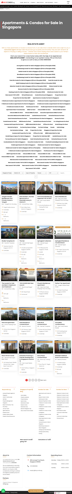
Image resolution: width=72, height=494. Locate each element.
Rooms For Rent (59, 118)
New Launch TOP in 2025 (13, 165)
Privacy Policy (14, 492)
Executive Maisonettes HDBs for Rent (19, 115)
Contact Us (39, 6)
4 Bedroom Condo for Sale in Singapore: (54, 148)
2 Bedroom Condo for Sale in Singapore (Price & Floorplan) (23, 148)
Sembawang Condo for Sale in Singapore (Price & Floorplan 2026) (36, 68)
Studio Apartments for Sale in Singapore (23, 145)
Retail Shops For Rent (61, 124)
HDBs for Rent (31, 109)
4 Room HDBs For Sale (59, 153)
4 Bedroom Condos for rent (63, 399)
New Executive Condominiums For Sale (21, 159)
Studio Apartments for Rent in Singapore (53, 106)
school (44, 168)
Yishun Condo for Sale (55, 86)
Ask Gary (5, 399)
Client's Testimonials (7, 397)
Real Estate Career (25, 403)
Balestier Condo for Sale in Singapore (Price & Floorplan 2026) (28, 86)
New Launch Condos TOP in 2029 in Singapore (35, 165)
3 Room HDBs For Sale (44, 153)
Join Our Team (6, 408)
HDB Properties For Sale (14, 153)
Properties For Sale (36, 130)
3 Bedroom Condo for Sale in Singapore (49, 145)
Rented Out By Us (13, 127)
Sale (26, 130)
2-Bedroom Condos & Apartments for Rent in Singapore (18, 101)
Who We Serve (49, 2)
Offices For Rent (48, 124)
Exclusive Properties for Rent (63, 401)
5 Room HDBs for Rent (31, 112)
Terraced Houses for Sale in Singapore (16, 139)
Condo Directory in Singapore (44, 95)
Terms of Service (5, 492)
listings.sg (5, 484)
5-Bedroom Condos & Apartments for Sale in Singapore (25, 151)
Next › (42, 380)
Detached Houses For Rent (56, 115)
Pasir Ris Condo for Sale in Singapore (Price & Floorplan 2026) (28, 80)
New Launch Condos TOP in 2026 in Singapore (50, 162)
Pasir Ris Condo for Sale (55, 80)
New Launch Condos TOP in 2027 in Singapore (21, 162)
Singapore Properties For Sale (53, 130)
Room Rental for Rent (61, 410)
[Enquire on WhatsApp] (3, 491)
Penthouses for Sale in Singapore (53, 151)
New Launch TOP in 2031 (12, 95)
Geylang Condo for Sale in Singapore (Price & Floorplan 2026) (27, 92)
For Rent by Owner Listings (28, 127)
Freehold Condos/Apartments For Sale (57, 142)
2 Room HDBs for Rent (44, 109)
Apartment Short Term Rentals (15, 109)
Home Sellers (23, 395)
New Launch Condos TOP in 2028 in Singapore (48, 159)
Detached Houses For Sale (59, 139)
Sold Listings (60, 127)
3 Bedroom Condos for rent (63, 397)
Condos (33, 2)
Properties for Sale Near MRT (41, 136)
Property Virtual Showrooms (9, 416)
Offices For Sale (38, 133)
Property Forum (6, 412)
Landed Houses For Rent (39, 115)
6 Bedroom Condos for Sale (55, 92)
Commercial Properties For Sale (21, 133)
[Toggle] (14, 389)
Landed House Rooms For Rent (42, 121)
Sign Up (68, 2)
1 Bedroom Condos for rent (62, 393)
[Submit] (36, 177)
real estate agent (10, 50)
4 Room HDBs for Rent (16, 112)
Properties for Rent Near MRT (22, 98)
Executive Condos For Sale (35, 142)
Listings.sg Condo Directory (45, 429)
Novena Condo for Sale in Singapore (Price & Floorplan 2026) (36, 89)
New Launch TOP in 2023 (33, 168)
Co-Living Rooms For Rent (61, 121)
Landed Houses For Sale (59, 136)
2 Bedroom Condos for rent (63, 395)
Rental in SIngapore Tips (26, 408)
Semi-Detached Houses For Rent (17, 118)
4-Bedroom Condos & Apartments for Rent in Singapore (53, 104)
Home (21, 2)
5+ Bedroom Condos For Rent (15, 106)
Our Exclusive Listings (16, 130)
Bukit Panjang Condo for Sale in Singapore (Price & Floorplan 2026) (36, 83)
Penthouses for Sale (43, 399)
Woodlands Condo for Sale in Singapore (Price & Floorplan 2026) (36, 74)
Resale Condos (24, 404)
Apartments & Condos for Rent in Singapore (46, 98)
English (58, 493)
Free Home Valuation (36, 491)
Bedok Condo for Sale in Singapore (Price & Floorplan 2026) (36, 71)
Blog (56, 2)
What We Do (40, 2)
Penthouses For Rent (32, 106)
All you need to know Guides (27, 410)
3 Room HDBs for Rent (59, 109)
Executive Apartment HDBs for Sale (27, 156)
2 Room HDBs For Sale (29, 153)
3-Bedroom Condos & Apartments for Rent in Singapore (18, 104)
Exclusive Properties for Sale (45, 401)
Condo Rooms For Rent (10, 121)
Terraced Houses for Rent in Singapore (40, 118)
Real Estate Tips (24, 406)
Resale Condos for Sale (44, 397)
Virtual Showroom (27, 95)
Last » (45, 380)
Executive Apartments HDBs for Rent (51, 112)
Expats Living (23, 401)
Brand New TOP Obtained (58, 165)
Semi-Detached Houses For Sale (39, 139)
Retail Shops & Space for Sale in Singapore (18, 136)
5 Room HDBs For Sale (8, 156)
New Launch (66, 156)
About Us (26, 2)
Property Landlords (25, 397)
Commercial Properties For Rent (13, 124)
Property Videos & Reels (8, 414)
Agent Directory (6, 410)
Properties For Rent (61, 95)
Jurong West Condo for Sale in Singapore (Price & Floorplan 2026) (36, 65)
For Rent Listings (43, 127)
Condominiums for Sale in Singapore (14, 142)
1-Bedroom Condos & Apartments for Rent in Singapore (53, 101)
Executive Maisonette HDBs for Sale (50, 156)
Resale (52, 127)
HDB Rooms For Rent (25, 121)
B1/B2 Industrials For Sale (52, 133)
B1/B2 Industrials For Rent (33, 124)
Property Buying (24, 399)
